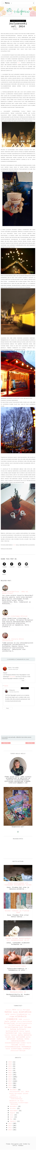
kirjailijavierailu (24, 1023)
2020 (10, 1075)
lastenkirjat (11, 1033)
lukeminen (27, 1033)
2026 (10, 1062)
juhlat (13, 1021)
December (14, 1090)
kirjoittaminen (12, 1027)
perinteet (11, 1039)
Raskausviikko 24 (18, 992)
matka (20, 1035)
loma (20, 1033)
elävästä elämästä (16, 1017)
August (13, 1113)
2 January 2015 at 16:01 (14, 691)
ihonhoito (26, 1019)
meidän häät (10, 1037)
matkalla (27, 1035)
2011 (10, 1127)
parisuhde (20, 1037)
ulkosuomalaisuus (12, 1047)
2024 (10, 1066)
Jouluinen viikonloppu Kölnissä (14, 616)
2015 (10, 1085)
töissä (22, 1045)
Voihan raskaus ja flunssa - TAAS (18, 911)
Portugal (26, 1010)
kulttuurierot (12, 1031)
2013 (10, 1123)
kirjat (24, 1025)
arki (8, 1014)
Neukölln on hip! (16, 1101)
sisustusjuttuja (12, 1043)
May (11, 1119)
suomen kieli (25, 1043)
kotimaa (27, 1027)
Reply (23, 680)
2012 (10, 1125)
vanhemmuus (26, 1047)
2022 (10, 1070)
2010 (10, 1130)
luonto (7, 1035)
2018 (10, 1079)
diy (29, 1014)
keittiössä (27, 1021)
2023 (10, 1068)
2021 (10, 1072)
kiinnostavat (12, 676)
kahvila (19, 1021)
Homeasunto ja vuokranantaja (15, 1098)
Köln (14, 1010)
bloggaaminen (22, 1014)
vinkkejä (26, 1049)
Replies (6, 685)
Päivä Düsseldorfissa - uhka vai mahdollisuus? (15, 592)
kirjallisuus (14, 1025)
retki (26, 1039)
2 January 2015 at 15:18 (13, 669)
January (13, 1121)
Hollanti (9, 1010)
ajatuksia (25, 1012)
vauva (8, 1049)
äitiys (22, 1051)
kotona (13, 1029)
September (14, 1111)
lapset (27, 1031)
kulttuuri (21, 1029)
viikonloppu (16, 1049)
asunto (13, 1014)
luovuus (14, 1035)
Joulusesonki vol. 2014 (19, 1091)
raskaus (20, 1039)
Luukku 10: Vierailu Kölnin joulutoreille (13, 639)
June (12, 1117)
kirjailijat (9, 1023)
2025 (10, 1064)
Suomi (15, 1012)
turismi (14, 1045)
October (13, 1108)
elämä (12, 1017)
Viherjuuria (12, 690)
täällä (18, 62)
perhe (28, 1037)
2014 (10, 1087)
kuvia (22, 1031)
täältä (14, 544)
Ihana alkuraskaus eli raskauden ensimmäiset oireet (18, 884)
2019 (10, 1077)
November (14, 1106)
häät (20, 1019)
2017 (10, 1081)
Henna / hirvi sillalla (13, 667)
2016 (10, 1083)
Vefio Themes (18, 1145)
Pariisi (19, 1010)
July (12, 1115)
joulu (6, 1021)
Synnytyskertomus (18, 966)
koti (21, 1027)
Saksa (8, 1012)
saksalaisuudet (18, 1041)
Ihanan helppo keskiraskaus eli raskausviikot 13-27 (18, 939)
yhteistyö (15, 1050)
